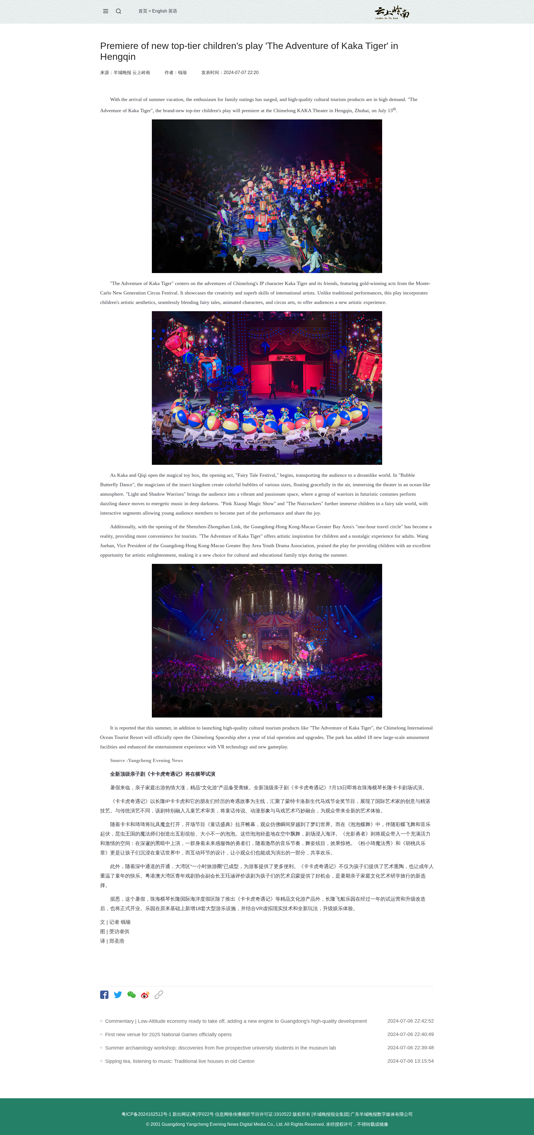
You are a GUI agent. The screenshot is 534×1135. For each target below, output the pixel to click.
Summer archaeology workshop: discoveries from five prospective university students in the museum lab (220, 1048)
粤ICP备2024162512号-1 (146, 1114)
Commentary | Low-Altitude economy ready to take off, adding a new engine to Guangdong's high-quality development (236, 1021)
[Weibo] (147, 995)
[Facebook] (106, 995)
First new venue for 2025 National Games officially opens (168, 1034)
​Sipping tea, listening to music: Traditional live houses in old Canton (179, 1061)
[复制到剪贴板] (161, 995)
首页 (143, 11)
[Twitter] (120, 995)
